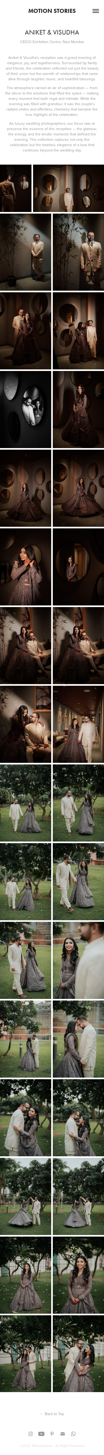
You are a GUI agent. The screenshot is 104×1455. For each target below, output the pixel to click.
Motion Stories (52, 10)
